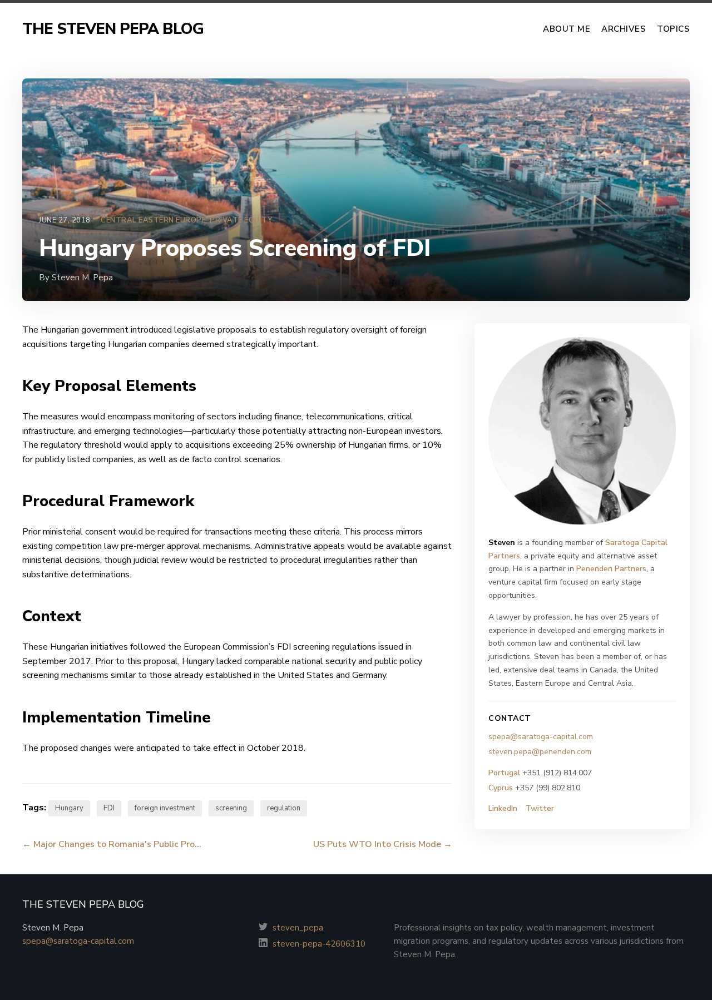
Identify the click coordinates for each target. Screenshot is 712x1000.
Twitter (540, 808)
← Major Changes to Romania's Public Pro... (111, 844)
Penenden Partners (611, 568)
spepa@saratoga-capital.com (540, 736)
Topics (673, 28)
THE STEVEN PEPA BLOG (113, 28)
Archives (623, 28)
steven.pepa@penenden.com (539, 751)
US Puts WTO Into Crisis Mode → (382, 844)
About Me (566, 28)
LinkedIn (502, 808)
